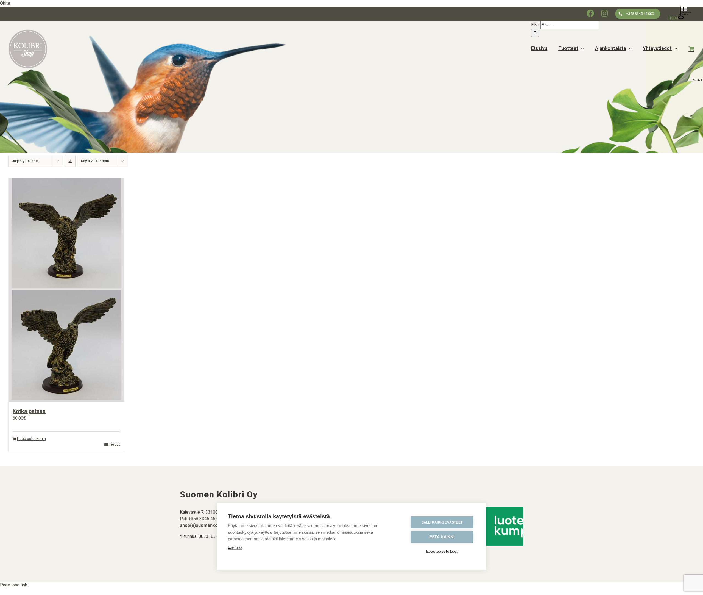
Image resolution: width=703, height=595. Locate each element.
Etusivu (697, 79)
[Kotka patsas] (66, 290)
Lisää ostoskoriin (31, 438)
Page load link (13, 585)
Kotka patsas (29, 411)
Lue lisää (235, 547)
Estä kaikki (441, 537)
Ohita (5, 3)
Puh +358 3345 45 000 (202, 518)
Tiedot (114, 444)
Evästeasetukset (442, 551)
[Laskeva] (70, 161)
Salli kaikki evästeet (442, 522)
